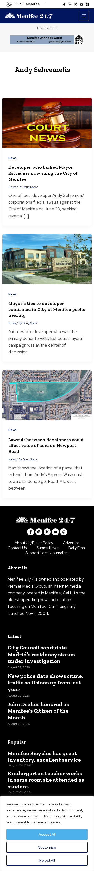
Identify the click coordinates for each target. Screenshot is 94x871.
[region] (47, 833)
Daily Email (77, 547)
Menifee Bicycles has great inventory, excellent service (44, 756)
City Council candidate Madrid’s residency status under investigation (41, 654)
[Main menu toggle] (84, 16)
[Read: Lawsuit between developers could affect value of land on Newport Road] (47, 394)
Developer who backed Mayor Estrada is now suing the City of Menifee (43, 173)
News (12, 158)
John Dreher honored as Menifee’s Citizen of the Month (38, 711)
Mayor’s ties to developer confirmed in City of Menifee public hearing (46, 309)
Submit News (47, 547)
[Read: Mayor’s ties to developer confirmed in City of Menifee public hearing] (47, 258)
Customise (47, 847)
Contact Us (17, 547)
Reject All (47, 860)
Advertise (71, 542)
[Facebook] (64, 4)
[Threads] (87, 4)
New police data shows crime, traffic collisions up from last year (45, 683)
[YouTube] (81, 4)
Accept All (47, 834)
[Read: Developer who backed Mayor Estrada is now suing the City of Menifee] (47, 122)
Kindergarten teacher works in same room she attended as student (46, 780)
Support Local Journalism (47, 552)
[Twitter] (75, 4)
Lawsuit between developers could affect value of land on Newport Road (46, 445)
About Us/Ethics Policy (34, 542)
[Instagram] (70, 4)
